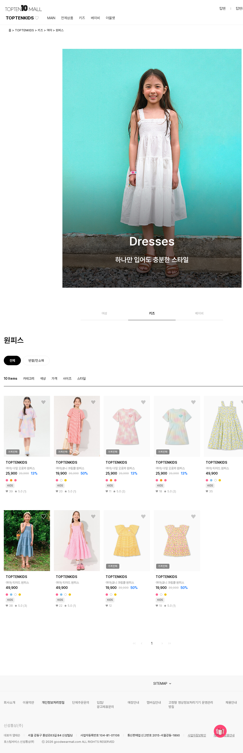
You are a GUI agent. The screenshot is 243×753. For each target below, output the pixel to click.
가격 (54, 378)
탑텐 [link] (223, 8)
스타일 (81, 378)
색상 (43, 378)
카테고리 (28, 378)
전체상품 (67, 18)
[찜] (43, 402)
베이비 (95, 18)
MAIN (51, 18)
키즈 (82, 18)
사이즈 (67, 378)
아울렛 (110, 18)
